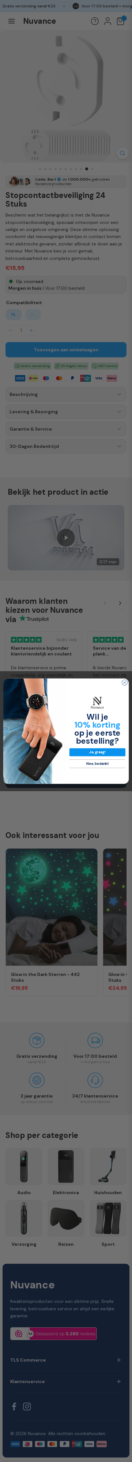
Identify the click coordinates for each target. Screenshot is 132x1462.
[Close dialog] (125, 682)
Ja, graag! (97, 752)
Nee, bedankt (97, 763)
